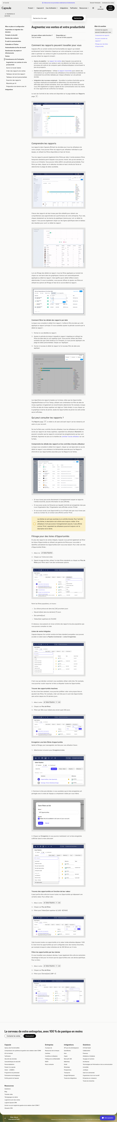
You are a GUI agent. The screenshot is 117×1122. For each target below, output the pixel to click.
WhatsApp (67, 1067)
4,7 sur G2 (6, 2)
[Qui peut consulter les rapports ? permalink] (29, 417)
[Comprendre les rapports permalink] (29, 143)
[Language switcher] (93, 8)
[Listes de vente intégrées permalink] (29, 631)
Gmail (65, 1064)
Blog (6, 1091)
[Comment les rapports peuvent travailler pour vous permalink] (29, 45)
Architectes (86, 1061)
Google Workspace (69, 1075)
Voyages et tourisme (88, 1059)
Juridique (85, 1070)
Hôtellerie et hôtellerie (89, 1056)
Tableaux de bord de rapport (15, 74)
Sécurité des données (11, 1059)
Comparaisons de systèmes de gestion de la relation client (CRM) (23, 1050)
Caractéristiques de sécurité (12, 1061)
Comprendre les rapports (102, 35)
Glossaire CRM (9, 1108)
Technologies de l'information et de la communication (97, 1064)
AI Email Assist (87, 1048)
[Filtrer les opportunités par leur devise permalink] (29, 952)
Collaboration (86, 1050)
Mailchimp (67, 1061)
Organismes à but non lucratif (91, 1075)
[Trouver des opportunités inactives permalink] (29, 688)
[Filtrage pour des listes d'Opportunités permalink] (29, 536)
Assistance (8, 1089)
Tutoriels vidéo (9, 1094)
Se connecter (101, 8)
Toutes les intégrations (70, 1078)
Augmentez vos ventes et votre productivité (16, 63)
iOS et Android (9, 1053)
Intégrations (64, 8)
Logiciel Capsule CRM (11, 1102)
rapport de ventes (55, 61)
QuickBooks (67, 1050)
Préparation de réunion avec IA (16, 86)
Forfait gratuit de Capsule (12, 1078)
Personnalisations (9, 1064)
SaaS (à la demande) (89, 1072)
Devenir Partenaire (95, 2)
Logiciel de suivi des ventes (12, 1100)
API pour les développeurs (71, 1048)
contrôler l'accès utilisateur (70, 436)
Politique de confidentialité (52, 1059)
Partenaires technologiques (12, 1075)
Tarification (73, 8)
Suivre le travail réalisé (13, 68)
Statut (9, 1070)
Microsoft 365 (68, 1059)
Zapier (66, 1056)
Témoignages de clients (11, 1097)
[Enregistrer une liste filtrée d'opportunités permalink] (29, 742)
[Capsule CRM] (6, 8)
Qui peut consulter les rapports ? (101, 40)
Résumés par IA (11, 83)
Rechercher (78, 18)
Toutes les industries (88, 1081)
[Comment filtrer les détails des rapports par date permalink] (29, 320)
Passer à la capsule (10, 1067)
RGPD (46, 1061)
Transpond (67, 1072)
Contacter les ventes (13, 1036)
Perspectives (67, 1070)
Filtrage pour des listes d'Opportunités (101, 45)
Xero (65, 1053)
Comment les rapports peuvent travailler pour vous (103, 31)
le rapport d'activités (65, 71)
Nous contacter (49, 1064)
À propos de (48, 1048)
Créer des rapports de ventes (15, 71)
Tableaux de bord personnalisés (16, 77)
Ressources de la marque (52, 1050)
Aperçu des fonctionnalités (12, 1048)
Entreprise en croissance (90, 1078)
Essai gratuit (110, 8)
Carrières (47, 1053)
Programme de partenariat (12, 1072)
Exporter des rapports (13, 80)
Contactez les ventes (108, 2)
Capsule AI (40, 8)
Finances (85, 1053)
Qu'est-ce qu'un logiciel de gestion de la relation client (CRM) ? (22, 1105)
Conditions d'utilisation (51, 1056)
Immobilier (86, 1067)
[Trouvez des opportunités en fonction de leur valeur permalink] (29, 891)
